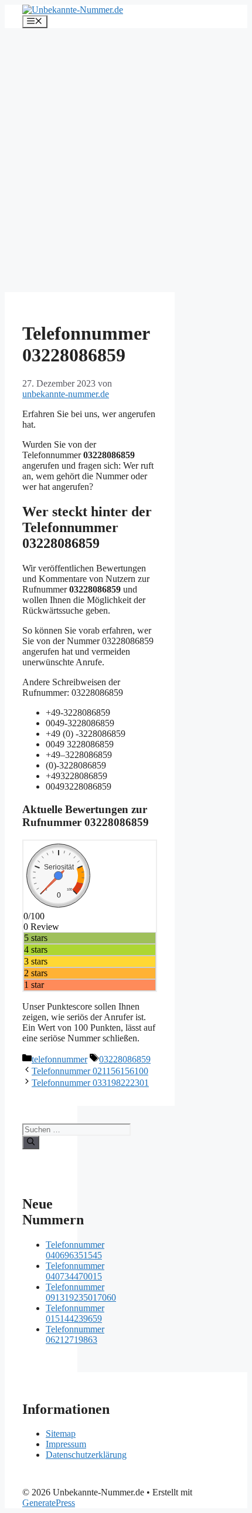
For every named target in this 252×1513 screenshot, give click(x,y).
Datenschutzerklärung (86, 1455)
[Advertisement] (126, 160)
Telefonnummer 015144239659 (75, 1313)
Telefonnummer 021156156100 (90, 1071)
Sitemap (61, 1433)
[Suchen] (30, 1142)
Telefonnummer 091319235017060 (81, 1292)
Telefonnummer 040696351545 (75, 1250)
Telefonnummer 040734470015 (75, 1271)
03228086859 (125, 1059)
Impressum (66, 1444)
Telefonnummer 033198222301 (90, 1083)
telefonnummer (59, 1059)
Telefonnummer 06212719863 (75, 1334)
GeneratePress (48, 1503)
